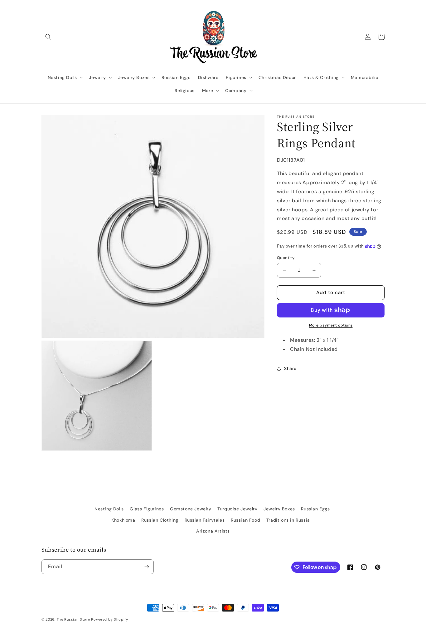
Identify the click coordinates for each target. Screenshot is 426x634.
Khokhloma (123, 520)
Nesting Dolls (109, 509)
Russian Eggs (315, 509)
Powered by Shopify (109, 619)
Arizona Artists (213, 531)
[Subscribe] (146, 566)
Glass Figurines (147, 509)
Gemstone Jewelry (190, 509)
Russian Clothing (159, 520)
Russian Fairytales (205, 520)
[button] (48, 37)
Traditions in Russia (288, 520)
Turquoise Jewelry (237, 509)
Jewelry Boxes (279, 509)
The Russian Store (73, 619)
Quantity (285, 258)
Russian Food (245, 520)
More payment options (331, 325)
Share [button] (290, 368)
